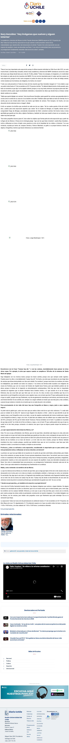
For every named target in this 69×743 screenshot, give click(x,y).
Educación (40, 723)
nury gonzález (21, 551)
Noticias (29, 711)
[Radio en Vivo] (33, 21)
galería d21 (13, 551)
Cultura (3, 65)
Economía (39, 726)
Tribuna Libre (30, 721)
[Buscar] (40, 21)
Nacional (9, 658)
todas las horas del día (31, 551)
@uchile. (11, 509)
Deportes (9, 666)
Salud (38, 735)
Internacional (10, 668)
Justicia (39, 733)
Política (8, 661)
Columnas (29, 714)
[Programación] (36, 21)
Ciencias (39, 718)
